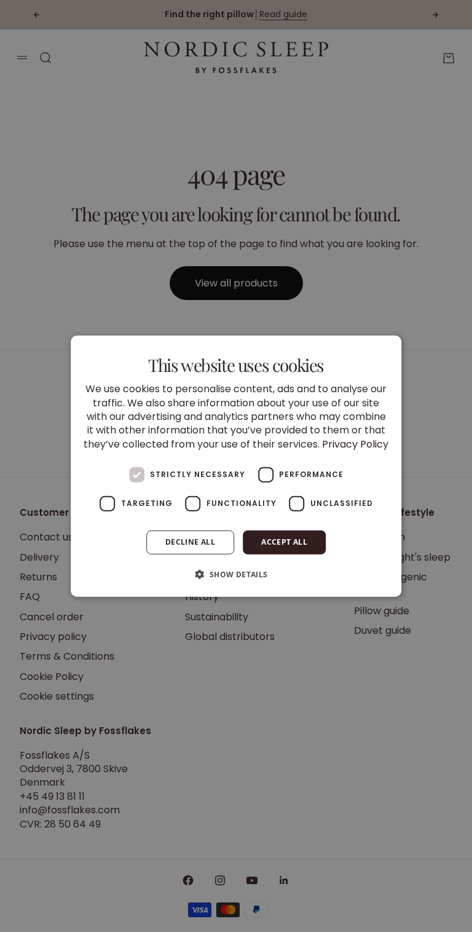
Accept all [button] (284, 542)
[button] (235, 573)
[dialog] (236, 466)
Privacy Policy (355, 443)
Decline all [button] (190, 542)
